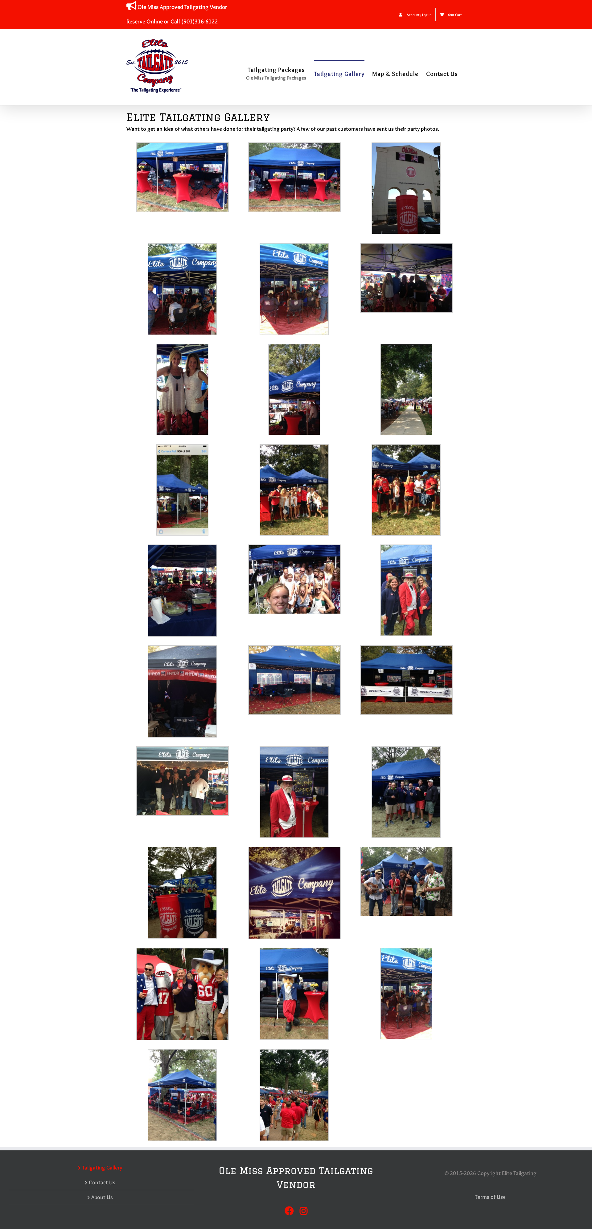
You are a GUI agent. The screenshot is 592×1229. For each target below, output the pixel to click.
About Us (102, 1197)
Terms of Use (490, 1197)
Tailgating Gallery (102, 1167)
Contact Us (102, 1182)
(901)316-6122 (199, 21)
